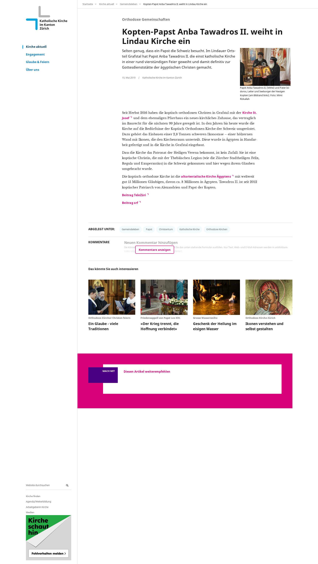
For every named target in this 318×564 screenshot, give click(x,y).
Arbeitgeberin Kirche (37, 507)
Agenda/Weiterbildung (38, 501)
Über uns (32, 70)
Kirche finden (33, 496)
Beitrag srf (130, 203)
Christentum (166, 229)
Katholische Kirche (189, 229)
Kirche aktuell (36, 47)
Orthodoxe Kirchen (216, 229)
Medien (30, 512)
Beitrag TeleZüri (134, 195)
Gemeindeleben (128, 4)
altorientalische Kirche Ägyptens (206, 176)
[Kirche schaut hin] (48, 537)
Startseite (87, 4)
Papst (149, 229)
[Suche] (68, 485)
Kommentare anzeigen (155, 249)
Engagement (35, 54)
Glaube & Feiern (37, 62)
